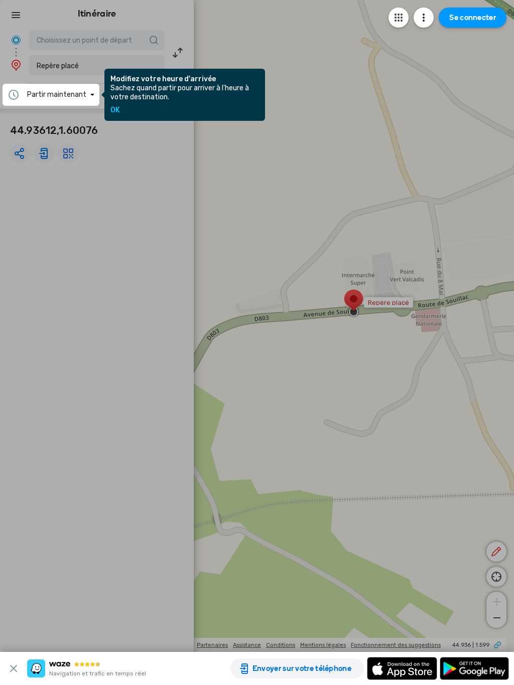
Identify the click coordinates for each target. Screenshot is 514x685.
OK (115, 110)
